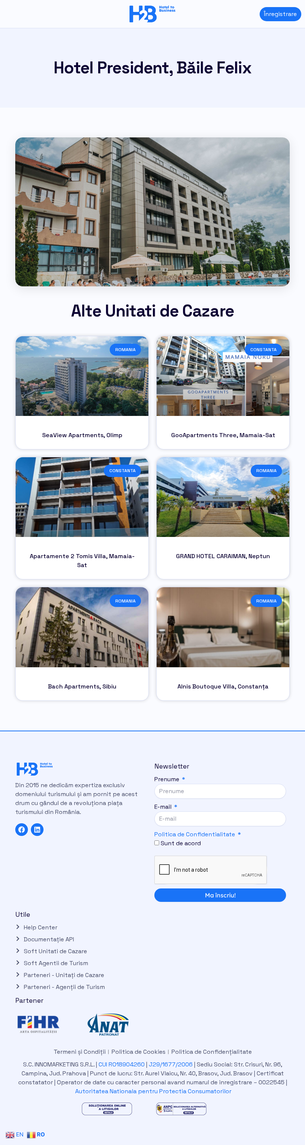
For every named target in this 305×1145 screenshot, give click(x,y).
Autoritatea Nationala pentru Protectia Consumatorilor (153, 1091)
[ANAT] (116, 1024)
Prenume (167, 779)
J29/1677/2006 (171, 1064)
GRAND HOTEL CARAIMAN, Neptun (223, 556)
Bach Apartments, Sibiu (82, 686)
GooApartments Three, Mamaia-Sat (223, 435)
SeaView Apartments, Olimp (82, 435)
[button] (6, 14)
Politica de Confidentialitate (194, 834)
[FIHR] (46, 1024)
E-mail (163, 807)
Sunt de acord (181, 843)
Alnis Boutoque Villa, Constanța (223, 686)
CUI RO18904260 (122, 1064)
